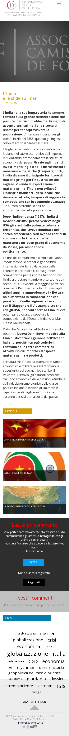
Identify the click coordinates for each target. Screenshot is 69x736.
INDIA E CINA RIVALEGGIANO (19, 473)
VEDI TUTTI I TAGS (34, 701)
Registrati (34, 582)
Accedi (34, 562)
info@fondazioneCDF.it (30, 722)
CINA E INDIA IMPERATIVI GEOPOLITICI (24, 439)
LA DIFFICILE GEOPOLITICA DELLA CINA (24, 506)
